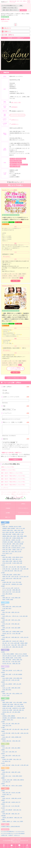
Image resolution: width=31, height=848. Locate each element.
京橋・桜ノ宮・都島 (7, 708)
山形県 (3, 685)
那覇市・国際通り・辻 (7, 821)
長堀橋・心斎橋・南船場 (8, 706)
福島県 (3, 691)
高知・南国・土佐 (6, 785)
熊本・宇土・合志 (6, 805)
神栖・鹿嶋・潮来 (16, 589)
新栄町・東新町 (24, 643)
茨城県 (3, 586)
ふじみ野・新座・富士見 (8, 570)
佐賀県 (3, 796)
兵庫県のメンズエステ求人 (8, 469)
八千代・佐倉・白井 (24, 576)
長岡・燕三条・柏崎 (17, 606)
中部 (5, 602)
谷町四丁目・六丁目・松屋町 (19, 708)
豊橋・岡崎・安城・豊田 (18, 646)
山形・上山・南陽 (6, 687)
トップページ (4, 487)
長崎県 (3, 800)
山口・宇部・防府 (6, 765)
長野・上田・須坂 (6, 627)
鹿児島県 (3, 815)
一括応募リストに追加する (14, 38)
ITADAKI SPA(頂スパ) (8, 285)
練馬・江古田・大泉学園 (18, 543)
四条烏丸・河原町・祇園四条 (9, 715)
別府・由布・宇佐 (17, 809)
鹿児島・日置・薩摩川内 (8, 817)
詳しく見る (15, 280)
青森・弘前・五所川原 (7, 670)
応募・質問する (9, 34)
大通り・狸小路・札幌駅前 (8, 653)
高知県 (3, 783)
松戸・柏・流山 (15, 576)
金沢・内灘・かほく (7, 616)
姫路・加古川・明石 (16, 102)
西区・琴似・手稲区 (7, 659)
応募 (5, 390)
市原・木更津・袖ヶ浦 (7, 578)
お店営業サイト (15, 124)
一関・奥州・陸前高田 (17, 674)
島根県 (3, 749)
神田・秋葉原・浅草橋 (22, 536)
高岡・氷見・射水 (15, 612)
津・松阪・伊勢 (16, 729)
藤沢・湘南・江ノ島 (17, 559)
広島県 (3, 757)
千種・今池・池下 (6, 644)
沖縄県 (3, 819)
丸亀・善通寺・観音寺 (17, 775)
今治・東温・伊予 (6, 781)
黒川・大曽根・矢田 (22, 644)
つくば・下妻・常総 (7, 589)
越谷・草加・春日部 (22, 566)
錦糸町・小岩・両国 (16, 539)
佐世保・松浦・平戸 (16, 802)
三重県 (3, 727)
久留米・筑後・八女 (7, 794)
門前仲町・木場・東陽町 (8, 541)
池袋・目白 (5, 526)
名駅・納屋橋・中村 (7, 641)
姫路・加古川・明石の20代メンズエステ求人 (13, 475)
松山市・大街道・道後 (7, 779)
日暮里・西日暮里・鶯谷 (18, 537)
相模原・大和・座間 (7, 559)
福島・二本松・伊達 (7, 693)
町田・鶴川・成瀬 (6, 547)
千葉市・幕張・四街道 (7, 574)
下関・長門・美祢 (24, 765)
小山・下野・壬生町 (17, 582)
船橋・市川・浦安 (6, 576)
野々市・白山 (15, 616)
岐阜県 (3, 629)
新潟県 (3, 604)
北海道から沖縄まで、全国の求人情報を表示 (11, 826)
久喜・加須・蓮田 (24, 568)
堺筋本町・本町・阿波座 (8, 704)
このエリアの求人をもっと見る (15, 377)
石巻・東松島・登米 (18, 678)
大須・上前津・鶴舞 (15, 643)
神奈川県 (3, 555)
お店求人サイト (15, 119)
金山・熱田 (14, 644)
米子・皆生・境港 (6, 747)
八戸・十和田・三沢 (18, 670)
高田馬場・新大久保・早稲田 (15, 526)
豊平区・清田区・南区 (17, 659)
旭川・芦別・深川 (6, 661)
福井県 (3, 618)
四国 (5, 768)
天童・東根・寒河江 (7, 689)
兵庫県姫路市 (14, 106)
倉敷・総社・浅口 (16, 755)
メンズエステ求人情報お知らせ (8, 831)
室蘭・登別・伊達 (16, 663)
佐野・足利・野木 (6, 584)
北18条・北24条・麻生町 (23, 655)
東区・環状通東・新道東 (8, 657)
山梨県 (3, 621)
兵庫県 (3, 721)
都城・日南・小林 (15, 813)
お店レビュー (17, 835)
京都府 (3, 713)
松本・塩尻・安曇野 (16, 627)
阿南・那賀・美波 (6, 772)
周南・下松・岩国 (15, 765)
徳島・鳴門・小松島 (16, 772)
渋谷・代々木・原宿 (21, 528)
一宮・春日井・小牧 (7, 646)
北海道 (5, 649)
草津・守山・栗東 (15, 733)
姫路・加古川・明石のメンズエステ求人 (12, 472)
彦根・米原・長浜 (24, 733)
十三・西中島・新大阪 (19, 706)
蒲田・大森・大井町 (20, 532)
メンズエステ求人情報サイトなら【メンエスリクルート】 (9, 5)
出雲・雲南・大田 (13, 751)
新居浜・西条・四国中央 (19, 779)
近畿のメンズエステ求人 (7, 467)
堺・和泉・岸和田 (16, 712)
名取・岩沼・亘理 (6, 680)
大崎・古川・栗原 (15, 680)
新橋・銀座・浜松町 (7, 534)
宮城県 (3, 676)
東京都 (3, 524)
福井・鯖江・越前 (6, 619)
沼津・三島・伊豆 (24, 637)
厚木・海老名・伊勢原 (7, 561)
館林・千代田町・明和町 (8, 599)
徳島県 (3, 770)
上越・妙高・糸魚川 (7, 608)
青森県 (3, 668)
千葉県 (3, 572)
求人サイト (7, 28)
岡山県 (3, 753)
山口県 (3, 763)
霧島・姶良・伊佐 (18, 817)
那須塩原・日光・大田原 (17, 584)
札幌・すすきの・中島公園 (21, 653)
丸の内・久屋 (15, 641)
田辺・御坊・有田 (16, 740)
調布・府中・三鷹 (6, 551)
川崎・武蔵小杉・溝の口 (18, 557)
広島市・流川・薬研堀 (7, 759)
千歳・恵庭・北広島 (16, 661)
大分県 (3, 807)
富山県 (3, 610)
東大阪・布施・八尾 (7, 712)
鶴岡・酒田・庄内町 (16, 687)
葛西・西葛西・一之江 (19, 541)
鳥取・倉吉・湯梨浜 (16, 747)
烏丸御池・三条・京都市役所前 (9, 717)
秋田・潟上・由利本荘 (7, 683)
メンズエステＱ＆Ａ (20, 831)
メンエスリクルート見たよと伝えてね (18, 115)
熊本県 (3, 804)
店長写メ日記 (4, 835)
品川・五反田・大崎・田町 (8, 532)
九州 (5, 788)
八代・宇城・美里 (15, 805)
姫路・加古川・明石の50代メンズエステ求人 (13, 484)
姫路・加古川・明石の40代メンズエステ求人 (13, 481)
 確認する (15, 459)
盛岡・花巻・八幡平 (7, 674)
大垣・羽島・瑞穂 (16, 633)
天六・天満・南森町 (18, 702)
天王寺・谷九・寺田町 (7, 710)
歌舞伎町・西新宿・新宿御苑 (9, 528)
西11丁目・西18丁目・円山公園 (9, 655)
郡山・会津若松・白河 (17, 693)
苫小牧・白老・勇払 (7, 663)
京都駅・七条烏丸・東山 (8, 719)
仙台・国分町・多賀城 (7, 678)
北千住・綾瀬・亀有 (7, 543)
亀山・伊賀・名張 (24, 729)
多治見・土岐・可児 (7, 633)
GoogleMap (7, 256)
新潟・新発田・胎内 (7, 606)
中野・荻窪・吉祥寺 (7, 549)
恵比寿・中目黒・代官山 (8, 530)
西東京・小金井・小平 (17, 549)
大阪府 (3, 700)
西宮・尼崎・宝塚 (15, 723)
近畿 (21, 5)
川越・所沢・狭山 (6, 568)
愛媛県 (3, 777)
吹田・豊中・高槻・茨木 (19, 710)
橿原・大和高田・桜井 (16, 737)
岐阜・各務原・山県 (7, 631)
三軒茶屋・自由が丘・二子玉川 (18, 547)
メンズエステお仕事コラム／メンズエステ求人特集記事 (13, 833)
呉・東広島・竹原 (6, 761)
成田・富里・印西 (17, 578)
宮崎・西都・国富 (6, 813)
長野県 (3, 625)
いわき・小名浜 (6, 695)
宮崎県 (3, 811)
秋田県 (3, 681)
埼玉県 (3, 564)
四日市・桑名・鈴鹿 (7, 729)
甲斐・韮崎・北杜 (15, 623)
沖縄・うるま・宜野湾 (18, 821)
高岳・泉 (22, 641)
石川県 (3, 614)
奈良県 (3, 735)
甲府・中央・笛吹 (6, 623)
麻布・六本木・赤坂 (19, 530)
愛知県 (3, 639)
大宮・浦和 (5, 566)
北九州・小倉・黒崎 (16, 792)
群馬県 (3, 595)
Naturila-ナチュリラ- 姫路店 (9, 190)
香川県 (3, 773)
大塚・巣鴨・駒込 (6, 539)
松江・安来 (5, 751)
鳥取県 (3, 745)
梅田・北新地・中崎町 (7, 702)
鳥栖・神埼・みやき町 (16, 798)
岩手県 (3, 672)
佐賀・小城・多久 (6, 798)
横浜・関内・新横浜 (7, 557)
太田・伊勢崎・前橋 (16, 597)
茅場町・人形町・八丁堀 (18, 534)
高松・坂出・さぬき (7, 775)
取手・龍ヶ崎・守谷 (7, 591)
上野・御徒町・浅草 (7, 537)
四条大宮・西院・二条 (22, 717)
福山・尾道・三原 (17, 759)
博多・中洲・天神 (6, 792)
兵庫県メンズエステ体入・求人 (10, 7)
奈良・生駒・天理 (6, 737)
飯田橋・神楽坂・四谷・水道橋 (9, 536)
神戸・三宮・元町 (6, 723)
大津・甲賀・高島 (6, 733)
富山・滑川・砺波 (6, 612)
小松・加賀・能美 (23, 616)
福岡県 (3, 790)
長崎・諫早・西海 (6, 802)
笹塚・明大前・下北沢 (16, 545)
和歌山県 (3, 738)
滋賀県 (3, 731)
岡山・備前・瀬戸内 (7, 755)
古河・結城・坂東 (16, 591)
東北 (5, 666)
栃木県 (3, 580)
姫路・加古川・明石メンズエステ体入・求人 (10, 10)
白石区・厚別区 (18, 657)
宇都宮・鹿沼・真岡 (7, 582)
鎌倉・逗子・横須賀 (18, 561)
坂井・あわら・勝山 (16, 619)
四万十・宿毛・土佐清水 (17, 785)
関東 (5, 522)
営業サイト (7, 31)
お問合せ (6, 393)
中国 (5, 743)
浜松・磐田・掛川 (6, 637)
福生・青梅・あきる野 (16, 551)
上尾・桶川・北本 (15, 568)
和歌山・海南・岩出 (7, 740)
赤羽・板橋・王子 (6, 545)
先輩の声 (11, 835)
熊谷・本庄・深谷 (18, 570)
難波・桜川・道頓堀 (19, 704)
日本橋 (25, 702)
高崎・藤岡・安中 (6, 597)
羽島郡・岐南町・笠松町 (18, 631)
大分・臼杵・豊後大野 (7, 809)
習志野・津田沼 (17, 574)
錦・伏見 (5, 643)
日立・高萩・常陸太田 (7, 593)
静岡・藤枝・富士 (15, 637)
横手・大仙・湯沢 (17, 683)
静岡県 (3, 635)
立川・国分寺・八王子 (7, 553)
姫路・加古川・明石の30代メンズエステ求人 (13, 478)
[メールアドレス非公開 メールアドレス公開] (9, 442)
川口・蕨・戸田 (12, 566)
